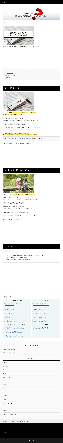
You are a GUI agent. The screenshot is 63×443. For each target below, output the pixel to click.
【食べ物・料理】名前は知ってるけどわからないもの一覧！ (15, 328)
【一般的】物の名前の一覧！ (9, 313)
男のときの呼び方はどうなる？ (13, 75)
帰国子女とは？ (10, 73)
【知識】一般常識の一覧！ (9, 305)
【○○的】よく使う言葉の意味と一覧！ (39, 313)
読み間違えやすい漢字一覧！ (9, 309)
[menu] (59, 2)
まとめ (8, 77)
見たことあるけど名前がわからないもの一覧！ (41, 328)
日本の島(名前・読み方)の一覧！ (10, 321)
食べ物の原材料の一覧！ (9, 317)
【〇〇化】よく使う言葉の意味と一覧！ (39, 321)
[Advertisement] (31, 57)
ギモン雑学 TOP (6, 428)
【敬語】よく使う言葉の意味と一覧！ (39, 309)
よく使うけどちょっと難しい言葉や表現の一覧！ (16, 138)
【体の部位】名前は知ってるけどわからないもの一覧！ (14, 336)
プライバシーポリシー (7, 432)
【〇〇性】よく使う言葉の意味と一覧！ (39, 317)
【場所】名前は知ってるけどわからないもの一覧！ (13, 332)
